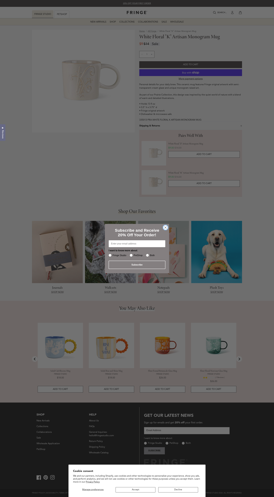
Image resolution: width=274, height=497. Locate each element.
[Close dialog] (165, 227)
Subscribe (137, 265)
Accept (135, 490)
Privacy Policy (93, 482)
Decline (178, 490)
